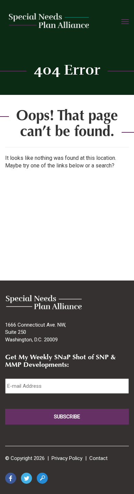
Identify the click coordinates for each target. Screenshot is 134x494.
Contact (98, 458)
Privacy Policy (67, 458)
